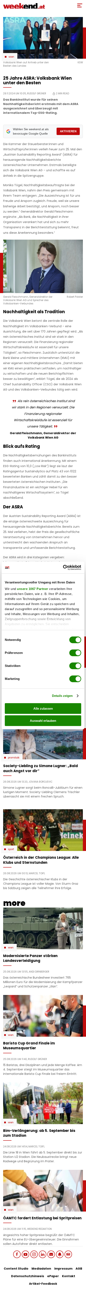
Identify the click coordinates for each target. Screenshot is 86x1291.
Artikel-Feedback (43, 1284)
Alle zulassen (43, 708)
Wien (11, 56)
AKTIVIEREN (68, 131)
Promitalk (13, 757)
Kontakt (68, 1276)
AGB (79, 1268)
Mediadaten (41, 1268)
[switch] (75, 652)
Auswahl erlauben (43, 720)
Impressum (63, 1268)
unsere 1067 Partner (32, 589)
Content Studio (16, 1268)
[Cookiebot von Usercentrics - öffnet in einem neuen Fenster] (63, 567)
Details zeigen (62, 695)
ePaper (53, 1276)
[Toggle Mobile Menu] (80, 5)
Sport (11, 849)
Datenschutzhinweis (27, 1276)
